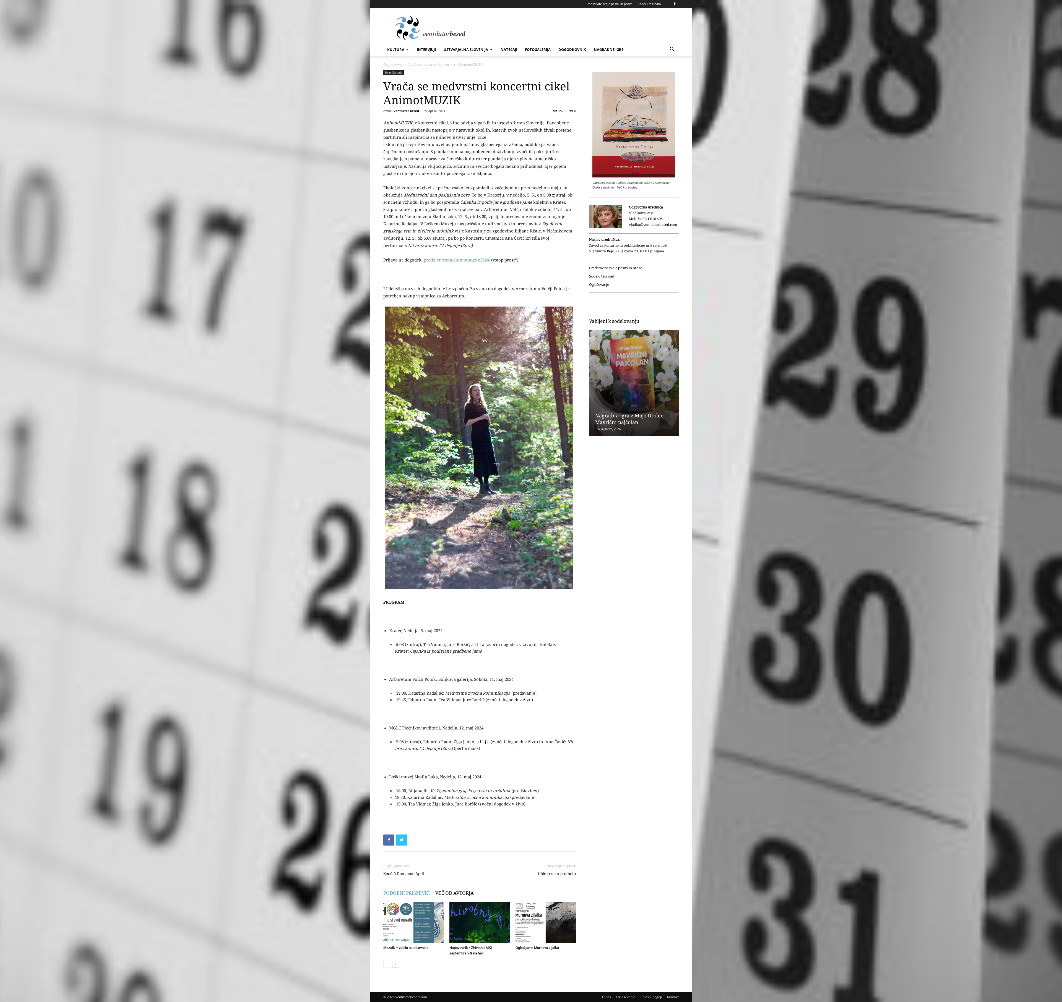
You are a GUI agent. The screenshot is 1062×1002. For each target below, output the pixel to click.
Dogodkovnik (572, 49)
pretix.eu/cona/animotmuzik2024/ (457, 260)
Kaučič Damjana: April (403, 873)
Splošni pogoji (651, 997)
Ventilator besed (406, 111)
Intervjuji (426, 49)
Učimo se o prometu (557, 873)
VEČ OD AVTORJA (454, 893)
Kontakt (673, 997)
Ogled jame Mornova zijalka (537, 948)
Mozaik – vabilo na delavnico (405, 948)
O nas (606, 997)
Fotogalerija (538, 49)
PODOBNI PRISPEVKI (406, 893)
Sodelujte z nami (650, 4)
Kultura (395, 49)
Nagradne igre (608, 49)
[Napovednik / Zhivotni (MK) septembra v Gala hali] (479, 922)
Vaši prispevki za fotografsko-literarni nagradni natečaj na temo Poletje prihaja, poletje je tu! (631, 412)
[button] (672, 50)
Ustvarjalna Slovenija (466, 49)
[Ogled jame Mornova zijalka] (546, 922)
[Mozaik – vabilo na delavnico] (413, 922)
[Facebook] (674, 4)
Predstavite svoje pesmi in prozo (608, 4)
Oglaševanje (599, 284)
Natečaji (509, 49)
